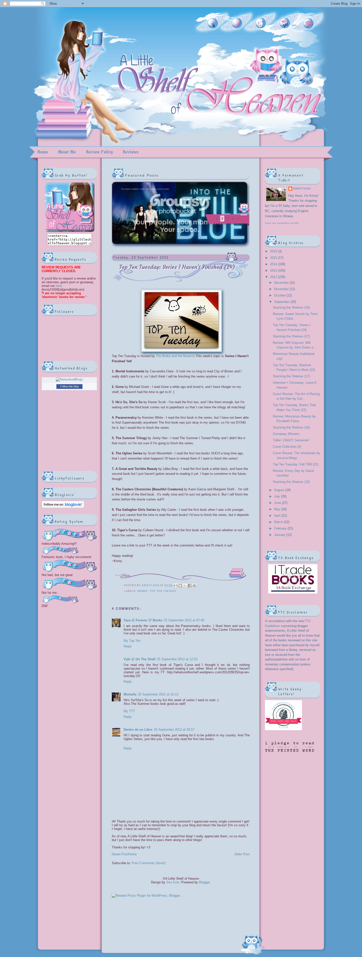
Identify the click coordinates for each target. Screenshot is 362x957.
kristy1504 (151, 585)
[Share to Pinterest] (194, 585)
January (280, 535)
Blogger (204, 882)
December (282, 282)
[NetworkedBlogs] (69, 379)
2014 (274, 264)
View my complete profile (282, 223)
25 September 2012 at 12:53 (177, 659)
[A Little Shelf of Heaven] (69, 231)
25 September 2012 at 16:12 (158, 694)
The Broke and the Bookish (175, 356)
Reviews (130, 152)
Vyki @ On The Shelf (139, 659)
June (278, 503)
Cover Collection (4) (287, 446)
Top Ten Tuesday (163, 591)
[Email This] (175, 585)
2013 (274, 270)
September (282, 302)
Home (42, 152)
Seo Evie (172, 882)
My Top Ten (132, 641)
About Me (67, 152)
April (277, 515)
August (279, 490)
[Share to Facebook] (189, 585)
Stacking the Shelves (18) (291, 307)
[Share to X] (184, 585)
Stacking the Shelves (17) (291, 336)
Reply (128, 646)
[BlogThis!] (180, 585)
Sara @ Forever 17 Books (143, 620)
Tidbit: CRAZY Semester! (291, 440)
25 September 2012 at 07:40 (184, 620)
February (281, 528)
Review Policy (99, 152)
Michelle (130, 694)
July (277, 496)
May (277, 509)
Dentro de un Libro (138, 729)
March (279, 522)
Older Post (242, 854)
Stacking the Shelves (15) (291, 482)
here (58, 286)
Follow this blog (69, 386)
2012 (274, 277)
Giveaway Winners (286, 434)
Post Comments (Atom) (148, 863)
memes (142, 591)
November (282, 289)
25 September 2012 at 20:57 (174, 729)
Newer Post (120, 854)
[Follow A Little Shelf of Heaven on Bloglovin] (63, 507)
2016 (274, 251)
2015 (274, 258)
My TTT (129, 711)
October (280, 295)
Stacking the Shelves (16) (291, 427)
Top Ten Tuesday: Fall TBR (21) (295, 464)
